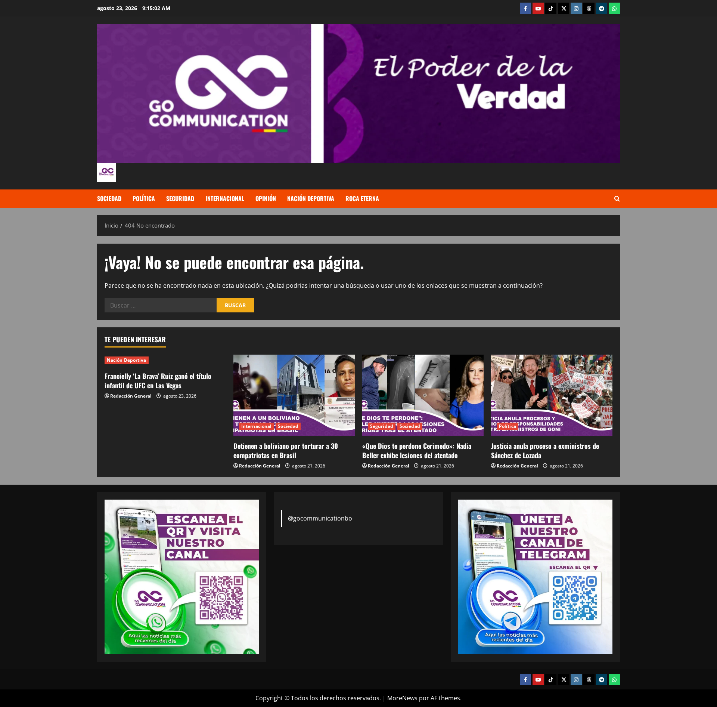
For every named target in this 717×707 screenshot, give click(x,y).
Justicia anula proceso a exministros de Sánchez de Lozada (545, 450)
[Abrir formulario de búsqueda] (617, 199)
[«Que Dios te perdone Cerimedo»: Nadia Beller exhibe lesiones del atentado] (423, 395)
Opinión (265, 198)
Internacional (224, 198)
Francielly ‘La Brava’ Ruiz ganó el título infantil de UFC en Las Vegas (158, 380)
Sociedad (109, 198)
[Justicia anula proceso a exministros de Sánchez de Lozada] (551, 395)
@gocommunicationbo (320, 518)
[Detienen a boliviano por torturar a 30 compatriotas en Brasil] (294, 395)
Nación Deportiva (310, 198)
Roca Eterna (362, 198)
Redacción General (131, 396)
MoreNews (402, 698)
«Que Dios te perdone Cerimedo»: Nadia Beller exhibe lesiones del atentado (416, 450)
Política (144, 198)
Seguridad (180, 198)
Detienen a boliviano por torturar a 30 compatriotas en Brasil (285, 450)
